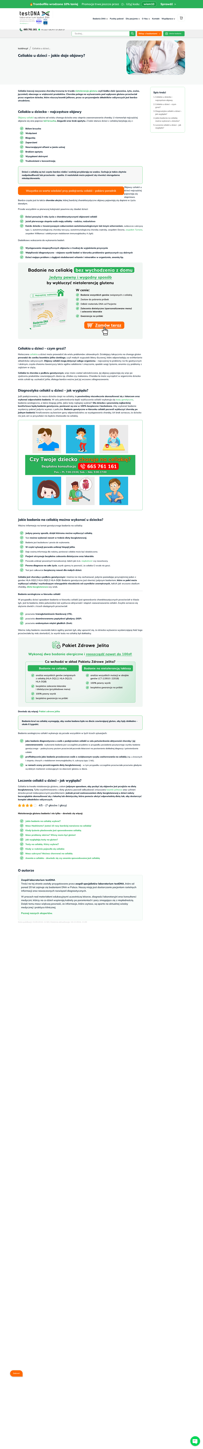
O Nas (145, 18)
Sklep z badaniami (148, 33)
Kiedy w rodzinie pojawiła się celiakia (44, 848)
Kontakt (155, 18)
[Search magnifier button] (132, 34)
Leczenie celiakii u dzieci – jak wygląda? (168, 126)
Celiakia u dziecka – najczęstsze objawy (164, 98)
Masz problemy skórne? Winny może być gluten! (50, 835)
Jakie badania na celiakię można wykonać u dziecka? (167, 119)
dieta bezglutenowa (37, 586)
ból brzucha (50, 120)
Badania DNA (99, 18)
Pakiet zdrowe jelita (49, 711)
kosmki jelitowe (114, 789)
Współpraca (167, 18)
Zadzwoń (16, 1373)
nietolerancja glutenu (86, 90)
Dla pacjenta (132, 18)
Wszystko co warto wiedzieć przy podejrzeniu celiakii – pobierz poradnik (71, 190)
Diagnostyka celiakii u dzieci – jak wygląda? (168, 112)
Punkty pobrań (117, 18)
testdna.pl (23, 48)
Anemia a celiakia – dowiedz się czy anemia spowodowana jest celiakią (62, 858)
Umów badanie (175, 33)
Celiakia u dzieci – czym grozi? (165, 105)
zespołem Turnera (134, 229)
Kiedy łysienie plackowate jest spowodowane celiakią (53, 830)
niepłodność (87, 561)
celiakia (34, 354)
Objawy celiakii (26, 117)
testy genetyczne (124, 399)
